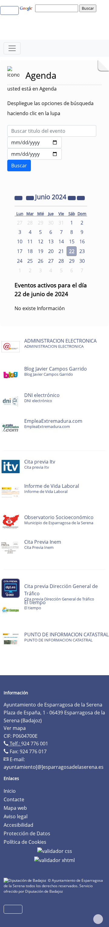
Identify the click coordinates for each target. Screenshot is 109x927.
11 (30, 241)
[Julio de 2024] (81, 197)
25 (30, 261)
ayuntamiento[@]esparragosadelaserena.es (54, 767)
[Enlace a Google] (27, 8)
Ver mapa (15, 728)
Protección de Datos (27, 833)
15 (71, 241)
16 (82, 241)
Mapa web (15, 808)
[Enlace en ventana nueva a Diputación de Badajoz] (26, 880)
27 (51, 261)
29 (71, 261)
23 (82, 251)
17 (19, 251)
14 (61, 241)
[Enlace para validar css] (54, 850)
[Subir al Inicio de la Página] (98, 919)
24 (19, 261)
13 (51, 241)
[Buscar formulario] (19, 165)
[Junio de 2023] (19, 197)
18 (30, 251)
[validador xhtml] (54, 859)
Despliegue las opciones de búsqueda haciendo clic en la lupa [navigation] (50, 108)
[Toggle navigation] (12, 48)
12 (40, 241)
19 (40, 251)
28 (61, 261)
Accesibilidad (18, 825)
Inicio (10, 791)
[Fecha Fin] (34, 154)
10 (19, 241)
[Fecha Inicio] (34, 142)
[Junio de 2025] (72, 197)
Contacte (14, 799)
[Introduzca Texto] (51, 131)
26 (40, 261)
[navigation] (57, 8)
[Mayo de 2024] (30, 197)
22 (71, 251)
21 (61, 251)
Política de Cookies (25, 842)
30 (82, 261)
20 (51, 251)
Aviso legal (16, 816)
